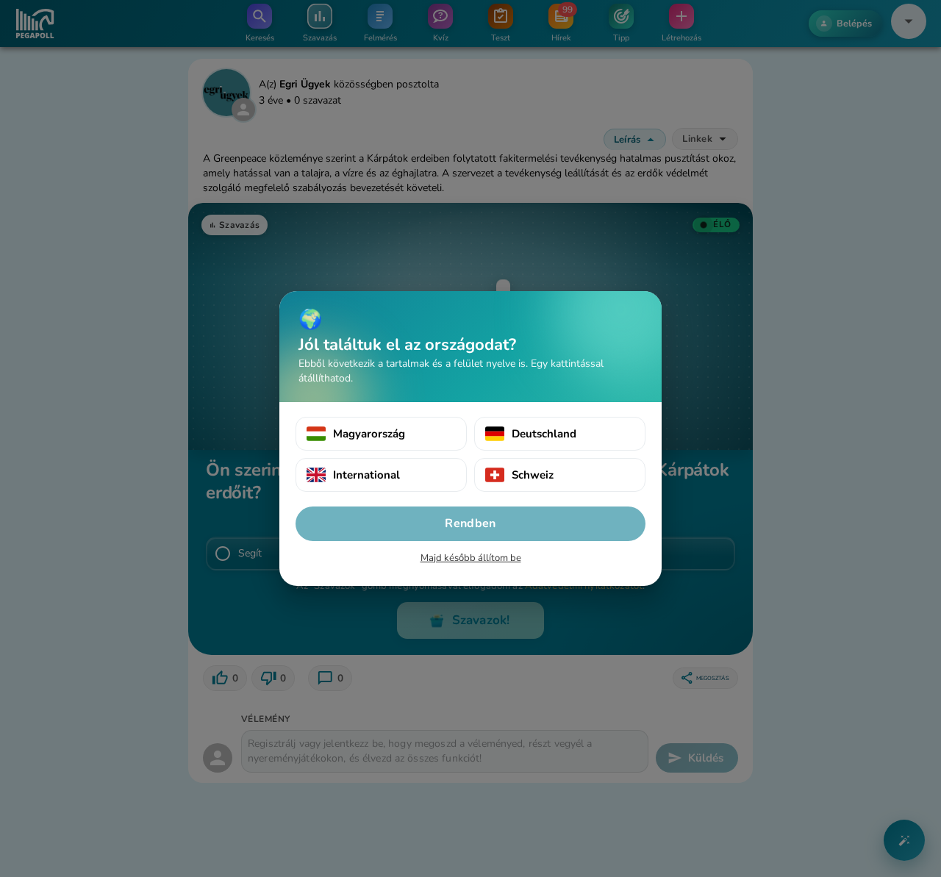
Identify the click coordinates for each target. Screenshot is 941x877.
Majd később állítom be (471, 558)
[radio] (381, 434)
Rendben (470, 523)
